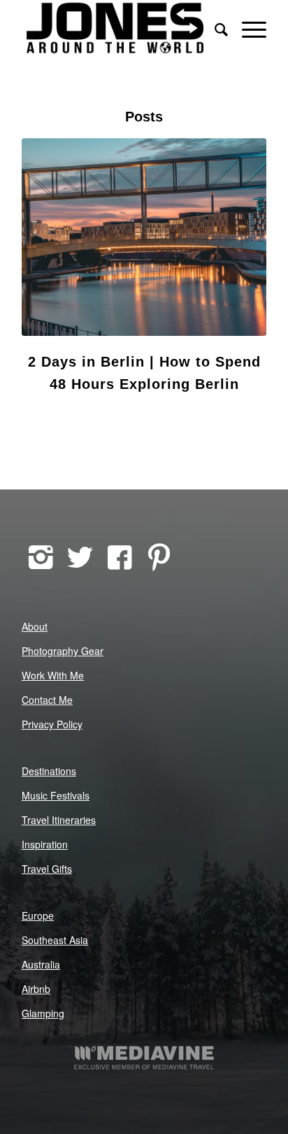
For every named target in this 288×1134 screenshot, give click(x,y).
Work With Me (53, 675)
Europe (38, 915)
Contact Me (47, 700)
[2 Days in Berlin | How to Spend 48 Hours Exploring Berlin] (144, 237)
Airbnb (36, 989)
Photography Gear (62, 651)
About (35, 626)
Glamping (43, 1013)
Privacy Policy (52, 724)
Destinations (49, 771)
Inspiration (45, 844)
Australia (41, 964)
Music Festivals (55, 795)
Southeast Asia (55, 940)
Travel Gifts (47, 869)
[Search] (214, 28)
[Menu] (247, 28)
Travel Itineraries (59, 820)
